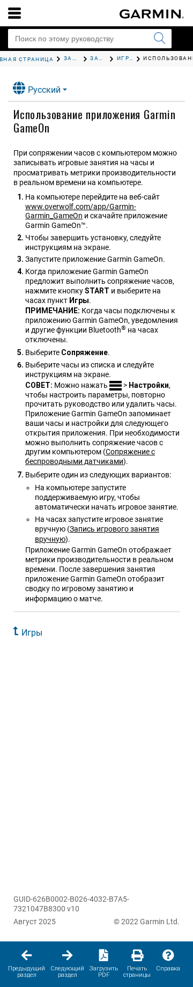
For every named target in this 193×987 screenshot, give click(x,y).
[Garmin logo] (152, 14)
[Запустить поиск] (159, 38)
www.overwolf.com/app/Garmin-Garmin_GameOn (80, 211)
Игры (31, 633)
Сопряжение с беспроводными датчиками (90, 456)
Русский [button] (44, 90)
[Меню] (14, 13)
